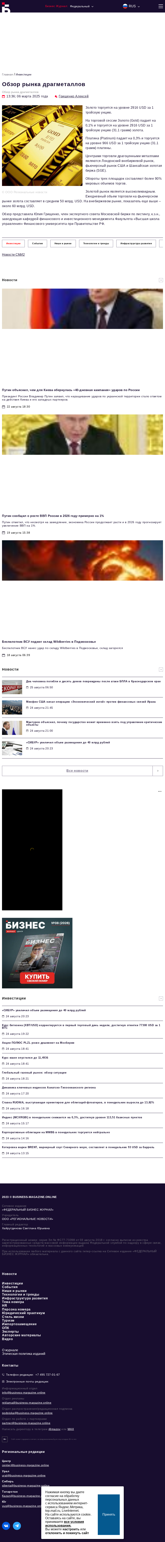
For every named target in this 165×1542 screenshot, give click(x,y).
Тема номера (13, 1302)
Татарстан (10, 1491)
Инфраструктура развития (25, 1298)
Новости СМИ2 (13, 254)
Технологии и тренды (20, 1294)
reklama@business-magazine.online (26, 1402)
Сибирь (8, 1481)
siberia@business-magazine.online (26, 1485)
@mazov (54, 1429)
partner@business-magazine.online (26, 1423)
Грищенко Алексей (74, 96)
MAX (71, 1429)
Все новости (77, 770)
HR (4, 1305)
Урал (5, 1471)
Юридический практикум (23, 1313)
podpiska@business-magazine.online (27, 1413)
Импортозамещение (19, 1324)
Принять (108, 1514)
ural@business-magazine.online (24, 1475)
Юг (4, 1501)
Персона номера (16, 1309)
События (10, 1287)
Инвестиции (23, 74)
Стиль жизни (13, 1317)
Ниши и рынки (14, 1291)
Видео (7, 1339)
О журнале (10, 1350)
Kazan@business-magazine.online (25, 1495)
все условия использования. (64, 1523)
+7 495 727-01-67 (47, 1374)
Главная (7, 74)
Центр (6, 1461)
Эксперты (10, 1331)
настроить (71, 1529)
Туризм (8, 1320)
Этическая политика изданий (23, 1353)
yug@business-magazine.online (23, 1506)
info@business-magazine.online (23, 1392)
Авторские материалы (21, 1335)
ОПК (5, 1328)
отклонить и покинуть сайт (67, 1533)
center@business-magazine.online (25, 1465)
